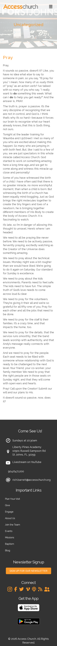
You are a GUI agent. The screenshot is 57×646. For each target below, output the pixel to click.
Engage (9, 511)
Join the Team (12, 524)
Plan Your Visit (12, 499)
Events (8, 531)
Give (7, 505)
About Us (10, 518)
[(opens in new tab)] (28, 607)
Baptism (9, 544)
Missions (9, 537)
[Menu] (50, 6)
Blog (7, 550)
